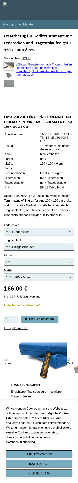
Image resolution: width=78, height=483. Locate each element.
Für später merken (16, 328)
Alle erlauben (39, 473)
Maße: (8, 270)
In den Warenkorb (39, 319)
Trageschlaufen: (14, 240)
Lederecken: (12, 225)
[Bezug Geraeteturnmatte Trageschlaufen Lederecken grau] (9, 66)
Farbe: (8, 255)
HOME (26, 58)
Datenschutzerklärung (20, 442)
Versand (35, 296)
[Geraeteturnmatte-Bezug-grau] (9, 83)
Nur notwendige (39, 454)
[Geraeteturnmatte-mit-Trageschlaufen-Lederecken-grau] (9, 75)
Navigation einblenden (18, 24)
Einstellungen (39, 464)
